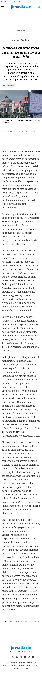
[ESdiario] (21, 7)
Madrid (37, 621)
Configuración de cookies (21, 668)
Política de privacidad (18, 665)
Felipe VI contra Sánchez (27, 2)
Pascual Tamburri (21, 40)
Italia (32, 621)
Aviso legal (6, 665)
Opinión (21, 30)
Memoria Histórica (22, 621)
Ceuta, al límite (13, 2)
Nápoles (11, 621)
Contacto (29, 663)
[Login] (39, 6)
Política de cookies (32, 665)
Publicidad (21, 663)
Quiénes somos (12, 663)
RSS (34, 663)
